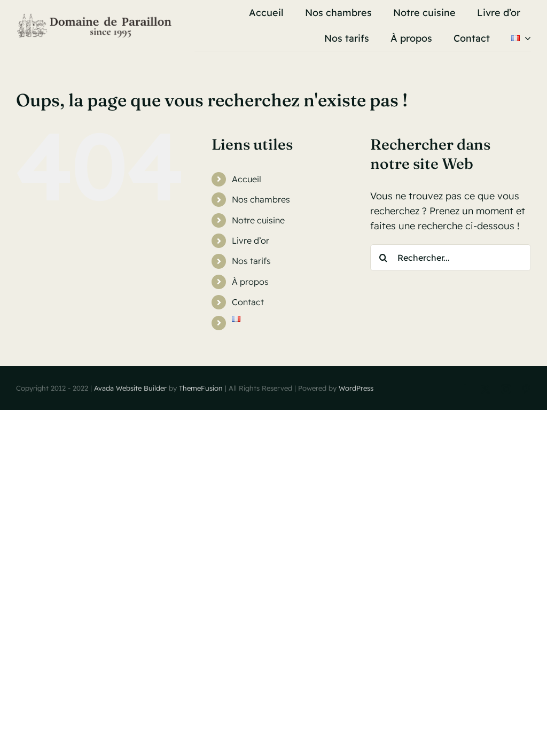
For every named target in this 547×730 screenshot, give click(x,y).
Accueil (246, 179)
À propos (250, 281)
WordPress (356, 388)
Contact (248, 302)
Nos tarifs (251, 260)
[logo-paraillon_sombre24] (95, 17)
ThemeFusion (201, 388)
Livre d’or (250, 240)
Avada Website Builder (130, 388)
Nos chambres (261, 199)
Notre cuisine (258, 220)
